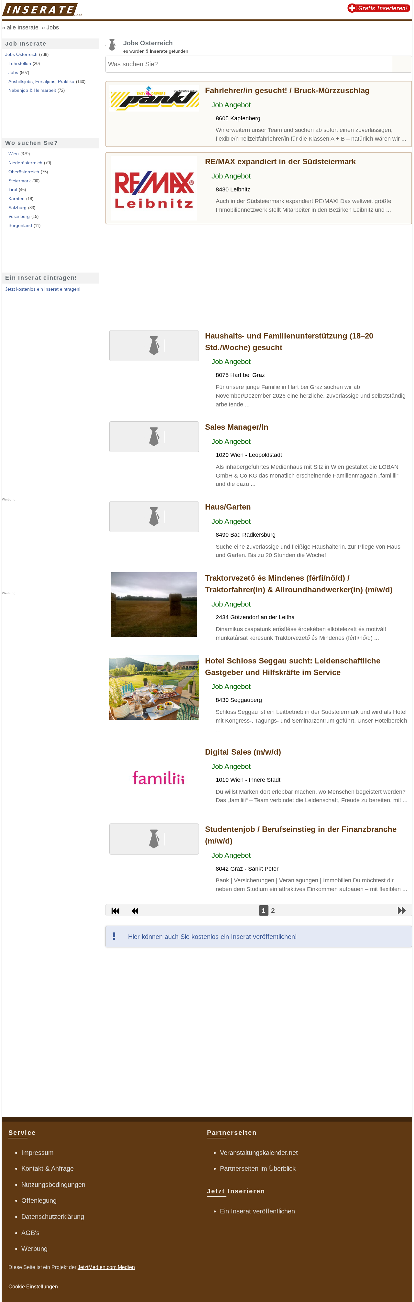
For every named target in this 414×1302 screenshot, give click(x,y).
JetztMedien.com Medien (106, 1267)
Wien (13, 153)
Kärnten (16, 198)
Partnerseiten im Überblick (258, 1168)
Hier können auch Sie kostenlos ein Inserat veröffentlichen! (212, 936)
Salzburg (17, 207)
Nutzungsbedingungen (53, 1184)
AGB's (30, 1232)
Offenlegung (39, 1200)
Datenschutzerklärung (52, 1216)
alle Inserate (22, 27)
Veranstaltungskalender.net (259, 1152)
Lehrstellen (19, 63)
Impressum (37, 1152)
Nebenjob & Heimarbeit (32, 90)
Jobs (53, 27)
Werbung (34, 1248)
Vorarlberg (19, 216)
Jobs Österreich (21, 54)
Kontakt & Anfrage (47, 1168)
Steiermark (19, 180)
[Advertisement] (258, 276)
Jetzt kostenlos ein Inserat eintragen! (43, 289)
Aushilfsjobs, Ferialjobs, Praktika (41, 81)
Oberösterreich (23, 171)
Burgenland (20, 225)
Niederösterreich (25, 162)
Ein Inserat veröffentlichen (257, 1211)
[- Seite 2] (402, 910)
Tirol (12, 189)
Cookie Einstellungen (33, 1286)
